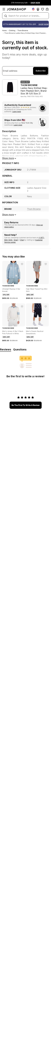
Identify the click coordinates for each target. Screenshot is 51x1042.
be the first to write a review (26, 405)
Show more (8, 158)
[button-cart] (47, 9)
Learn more (16, 111)
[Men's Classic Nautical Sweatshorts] (46, 306)
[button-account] (38, 9)
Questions (20, 349)
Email (16, 240)
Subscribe (41, 71)
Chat (22, 240)
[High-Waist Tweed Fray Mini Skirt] (46, 264)
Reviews (5, 349)
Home (4, 30)
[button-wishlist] (42, 9)
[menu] (3, 9)
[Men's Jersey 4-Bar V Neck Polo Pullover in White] (22, 306)
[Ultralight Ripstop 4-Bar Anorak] (22, 264)
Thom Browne (22, 30)
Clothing (12, 30)
